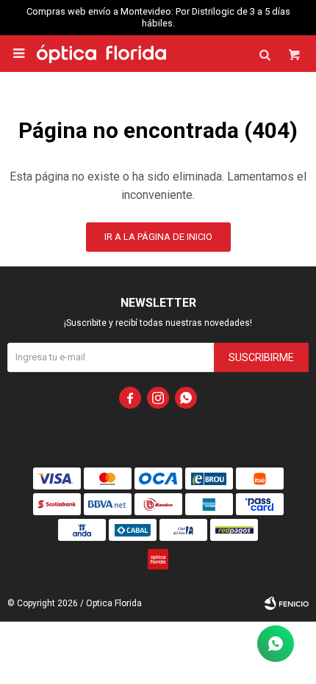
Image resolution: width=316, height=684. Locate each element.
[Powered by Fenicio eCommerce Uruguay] (287, 603)
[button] (264, 53)
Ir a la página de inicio (158, 236)
